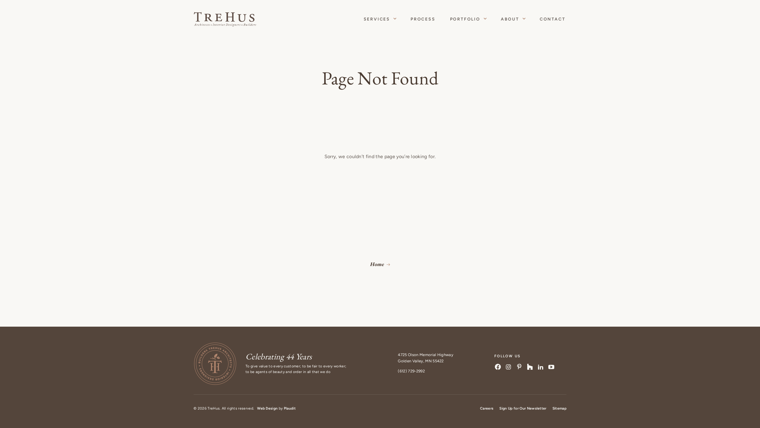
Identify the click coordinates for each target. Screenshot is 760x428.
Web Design (267, 408)
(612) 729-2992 (411, 371)
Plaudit (290, 408)
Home (377, 264)
